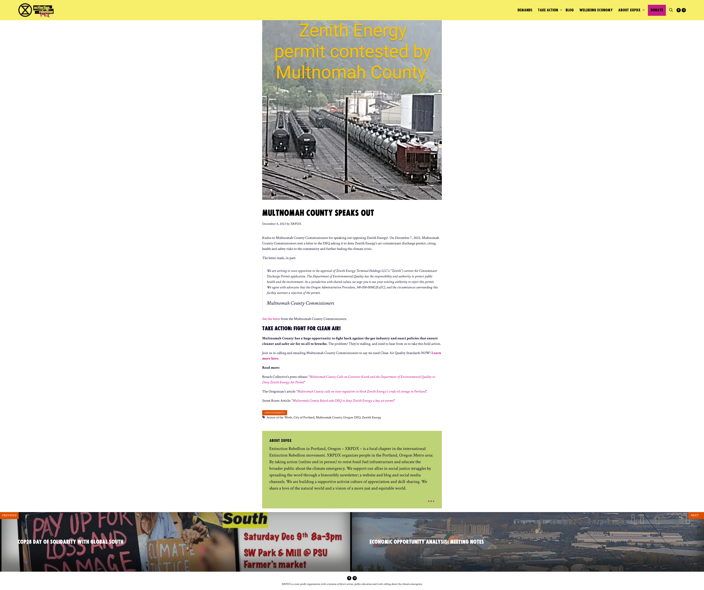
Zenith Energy (371, 417)
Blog (570, 10)
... (431, 498)
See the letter (271, 318)
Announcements (274, 412)
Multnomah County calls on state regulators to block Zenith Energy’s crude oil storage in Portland (361, 391)
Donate (657, 10)
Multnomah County (329, 417)
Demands (525, 10)
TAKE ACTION (548, 10)
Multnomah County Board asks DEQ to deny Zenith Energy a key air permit (343, 400)
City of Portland (304, 417)
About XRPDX (629, 10)
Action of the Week (279, 417)
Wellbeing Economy (596, 10)
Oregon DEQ (352, 417)
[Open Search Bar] (671, 10)
